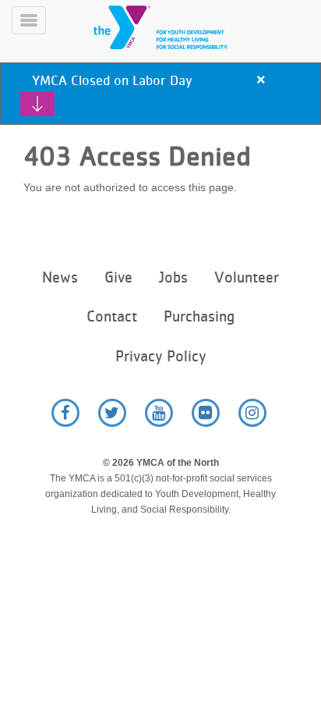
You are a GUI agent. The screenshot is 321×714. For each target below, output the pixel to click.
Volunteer (246, 277)
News (60, 277)
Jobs (173, 277)
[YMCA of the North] (179, 27)
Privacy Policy (160, 356)
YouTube (159, 413)
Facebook (65, 413)
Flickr (206, 413)
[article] (160, 93)
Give (118, 277)
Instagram (252, 413)
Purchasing (199, 316)
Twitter (112, 413)
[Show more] (37, 103)
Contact (111, 316)
